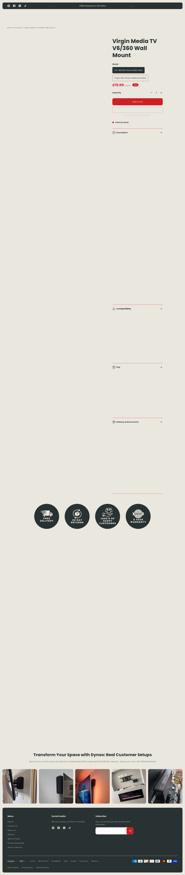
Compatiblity (123, 308)
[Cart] (176, 16)
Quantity (116, 92)
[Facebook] (14, 6)
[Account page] (170, 16)
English (11, 861)
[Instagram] (8, 6)
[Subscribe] (130, 830)
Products (18, 28)
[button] (137, 110)
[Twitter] (20, 6)
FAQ (118, 367)
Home (10, 28)
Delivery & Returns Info (127, 422)
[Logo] (16, 16)
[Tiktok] (25, 6)
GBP (21, 861)
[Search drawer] (164, 16)
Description (122, 132)
